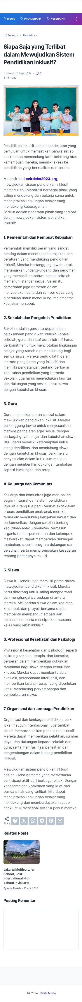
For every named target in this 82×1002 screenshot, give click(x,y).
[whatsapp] (33, 821)
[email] (60, 821)
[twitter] (24, 821)
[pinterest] (51, 821)
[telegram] (42, 821)
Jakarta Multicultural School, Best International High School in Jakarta (19, 876)
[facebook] (15, 821)
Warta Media (48, 993)
